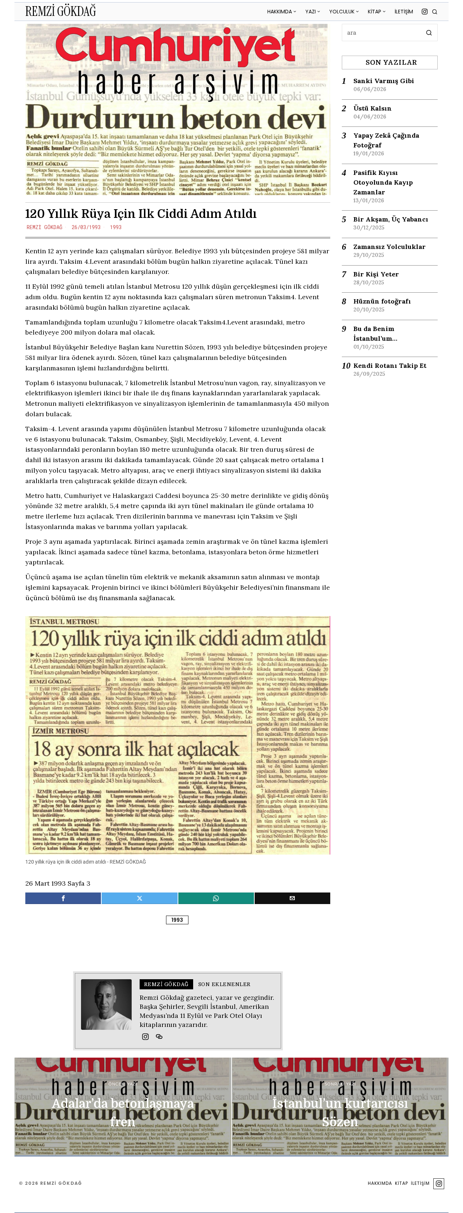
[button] (429, 32)
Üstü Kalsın (372, 108)
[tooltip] (424, 11)
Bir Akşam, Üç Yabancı (390, 219)
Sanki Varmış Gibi (383, 81)
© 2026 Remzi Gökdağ (50, 1183)
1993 (116, 227)
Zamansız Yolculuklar (389, 246)
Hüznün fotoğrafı (382, 301)
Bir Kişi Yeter (376, 274)
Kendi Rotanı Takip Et (389, 365)
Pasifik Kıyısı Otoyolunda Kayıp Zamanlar (383, 182)
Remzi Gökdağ (44, 227)
